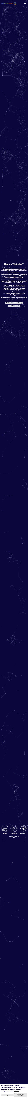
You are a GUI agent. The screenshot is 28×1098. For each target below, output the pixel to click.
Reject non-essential (20, 1095)
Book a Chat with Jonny (14, 303)
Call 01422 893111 (14, 306)
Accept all (7, 1095)
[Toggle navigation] (25, 3)
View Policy (16, 1091)
